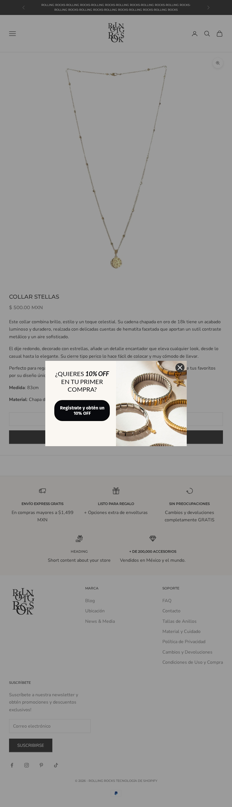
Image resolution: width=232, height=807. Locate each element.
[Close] (180, 367)
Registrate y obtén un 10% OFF (82, 410)
